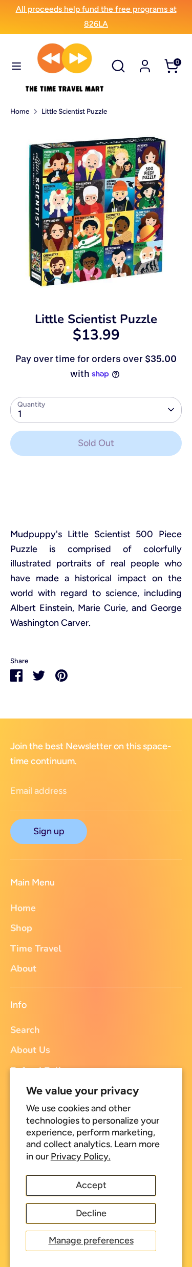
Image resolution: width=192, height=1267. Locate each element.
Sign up (49, 831)
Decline (91, 1213)
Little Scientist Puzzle (74, 111)
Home (19, 111)
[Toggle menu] (12, 65)
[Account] (145, 63)
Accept (91, 1185)
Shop (21, 928)
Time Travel (35, 948)
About (23, 968)
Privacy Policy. (81, 1156)
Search (25, 1030)
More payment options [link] (96, 501)
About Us (30, 1050)
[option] (96, 211)
